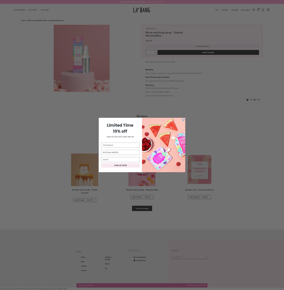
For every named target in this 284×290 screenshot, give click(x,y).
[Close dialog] (183, 120)
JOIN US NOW (120, 165)
